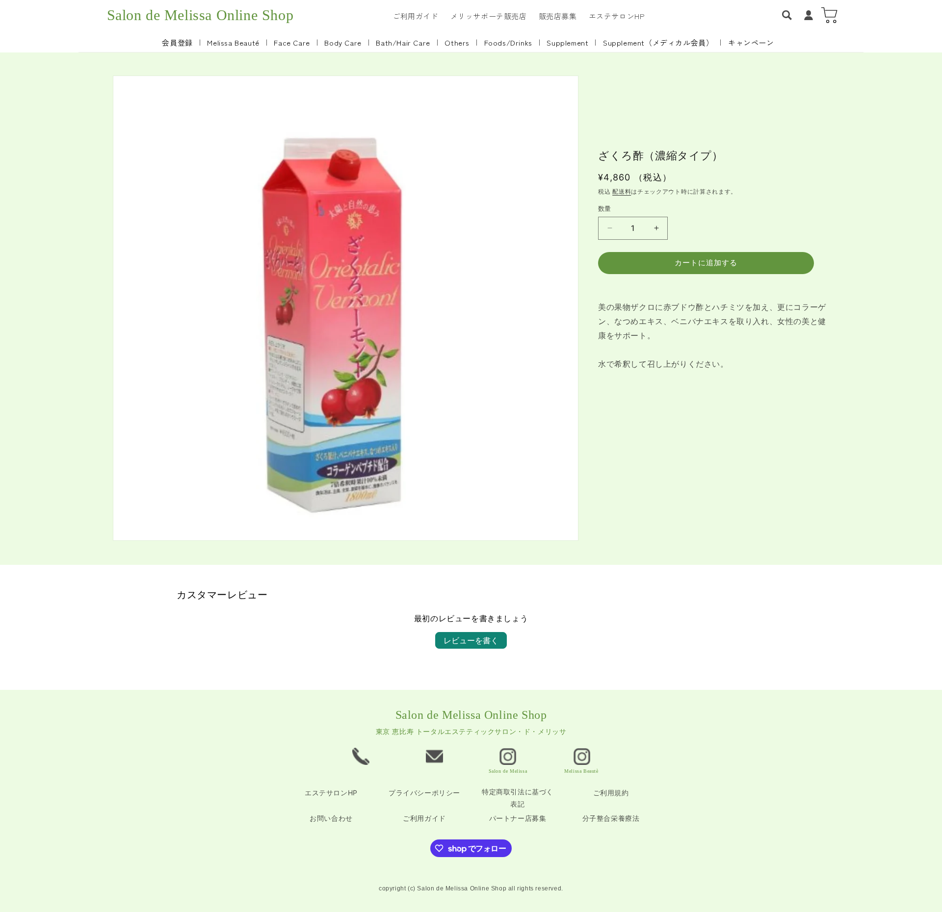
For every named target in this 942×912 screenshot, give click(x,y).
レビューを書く (471, 640)
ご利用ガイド (424, 818)
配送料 (621, 191)
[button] (787, 15)
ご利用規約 (611, 792)
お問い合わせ (331, 818)
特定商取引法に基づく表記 (517, 797)
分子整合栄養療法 (611, 818)
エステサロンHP (331, 792)
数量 (604, 208)
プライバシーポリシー (424, 792)
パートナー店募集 (518, 818)
